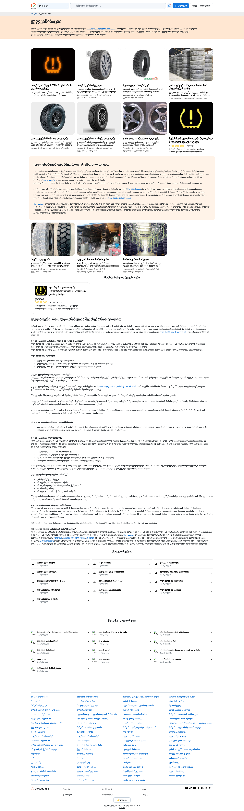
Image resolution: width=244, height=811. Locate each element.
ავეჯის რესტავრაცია (178, 736)
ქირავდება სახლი (131, 776)
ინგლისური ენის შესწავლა (135, 754)
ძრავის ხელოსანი (39, 697)
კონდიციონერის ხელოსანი (43, 771)
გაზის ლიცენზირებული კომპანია (184, 749)
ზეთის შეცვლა (175, 705)
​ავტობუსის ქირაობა (132, 758)
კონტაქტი (145, 795)
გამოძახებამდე (47, 541)
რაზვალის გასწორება (133, 719)
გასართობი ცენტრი (178, 758)
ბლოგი (144, 789)
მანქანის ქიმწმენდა (40, 776)
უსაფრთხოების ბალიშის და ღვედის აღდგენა (190, 723)
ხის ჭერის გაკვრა (177, 745)
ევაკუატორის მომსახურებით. (117, 198)
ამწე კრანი (36, 758)
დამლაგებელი (38, 732)
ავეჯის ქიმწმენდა (177, 771)
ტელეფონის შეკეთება (87, 771)
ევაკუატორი (128, 732)
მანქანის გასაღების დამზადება (183, 714)
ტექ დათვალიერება (40, 727)
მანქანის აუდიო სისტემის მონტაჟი (185, 727)
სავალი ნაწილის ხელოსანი (182, 697)
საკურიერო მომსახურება (42, 736)
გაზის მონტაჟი (130, 701)
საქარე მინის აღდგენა (179, 710)
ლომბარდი (174, 762)
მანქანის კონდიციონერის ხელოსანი (140, 727)
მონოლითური (48, 180)
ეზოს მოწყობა (83, 740)
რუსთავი (75, 538)
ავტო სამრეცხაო (84, 710)
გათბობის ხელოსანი (40, 740)
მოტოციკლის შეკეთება (88, 705)
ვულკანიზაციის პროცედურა (173, 332)
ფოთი (82, 538)
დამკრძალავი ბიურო (133, 767)
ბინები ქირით (83, 776)
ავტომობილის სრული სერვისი (45, 710)
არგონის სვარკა (176, 701)
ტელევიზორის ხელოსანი (181, 767)
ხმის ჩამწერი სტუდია (86, 767)
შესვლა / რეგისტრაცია (201, 6)
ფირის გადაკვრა (131, 710)
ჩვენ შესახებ (107, 789)
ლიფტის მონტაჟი (131, 749)
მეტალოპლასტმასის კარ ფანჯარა (47, 745)
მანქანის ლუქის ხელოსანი (89, 727)
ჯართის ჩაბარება (85, 732)
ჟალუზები (35, 754)
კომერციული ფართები (134, 780)
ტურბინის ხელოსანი (132, 723)
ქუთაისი (90, 538)
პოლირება (36, 701)
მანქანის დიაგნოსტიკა (87, 697)
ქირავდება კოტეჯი (85, 780)
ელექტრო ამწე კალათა (180, 754)
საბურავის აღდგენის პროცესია (101, 29)
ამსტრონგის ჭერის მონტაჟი (44, 749)
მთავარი (34, 14)
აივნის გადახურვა (85, 754)
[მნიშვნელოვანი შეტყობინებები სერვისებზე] (169, 5)
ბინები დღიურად (177, 776)
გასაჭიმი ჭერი (129, 745)
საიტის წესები (107, 795)
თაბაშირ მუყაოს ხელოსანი (89, 745)
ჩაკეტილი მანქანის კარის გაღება (46, 723)
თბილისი (58, 538)
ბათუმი (66, 538)
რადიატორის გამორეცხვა (135, 714)
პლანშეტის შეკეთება (132, 771)
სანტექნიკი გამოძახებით (134, 740)
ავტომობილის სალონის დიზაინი (138, 705)
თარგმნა (127, 762)
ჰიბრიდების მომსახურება (181, 719)
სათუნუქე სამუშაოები (40, 714)
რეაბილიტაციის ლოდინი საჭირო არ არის (116, 386)
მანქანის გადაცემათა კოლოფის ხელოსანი (143, 697)
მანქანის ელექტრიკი (86, 723)
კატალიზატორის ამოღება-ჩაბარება (93, 719)
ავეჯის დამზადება (131, 736)
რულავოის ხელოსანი (41, 719)
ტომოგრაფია (37, 767)
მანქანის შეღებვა (39, 705)
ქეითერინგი (36, 762)
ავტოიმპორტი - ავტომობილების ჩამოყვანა (97, 714)
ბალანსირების (134, 189)
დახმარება (67, 795)
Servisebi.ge (38, 204)
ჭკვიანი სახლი (84, 749)
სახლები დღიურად (40, 780)
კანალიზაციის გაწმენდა (180, 740)
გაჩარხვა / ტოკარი (86, 701)
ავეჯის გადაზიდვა (177, 732)
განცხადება (182, 6)
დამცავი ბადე (83, 762)
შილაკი (80, 758)
